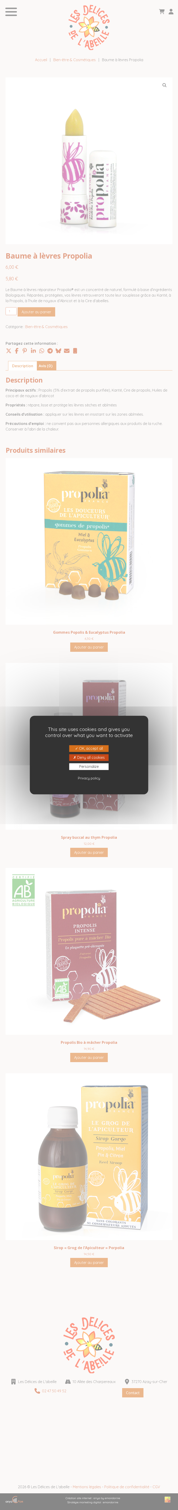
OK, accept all (90, 748)
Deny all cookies (90, 757)
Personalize (89, 766)
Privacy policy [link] (89, 778)
